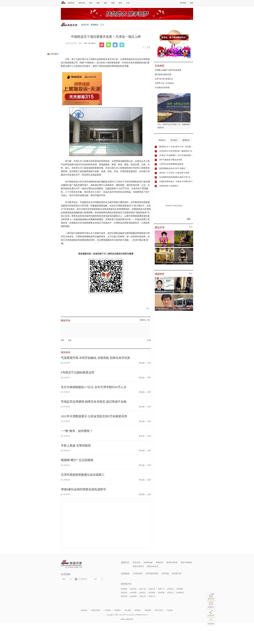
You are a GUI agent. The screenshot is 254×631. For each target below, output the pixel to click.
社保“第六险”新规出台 (164, 79)
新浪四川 (170, 589)
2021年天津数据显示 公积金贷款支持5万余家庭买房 (94, 416)
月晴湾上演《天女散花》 (165, 83)
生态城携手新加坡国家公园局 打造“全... (175, 177)
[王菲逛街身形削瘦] (183, 278)
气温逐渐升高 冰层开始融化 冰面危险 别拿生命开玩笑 (95, 357)
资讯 (90, 3)
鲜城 (113, 3)
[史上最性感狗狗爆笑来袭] (183, 249)
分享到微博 (54, 54)
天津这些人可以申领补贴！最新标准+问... (176, 151)
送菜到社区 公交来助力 (168, 186)
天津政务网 (137, 574)
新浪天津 (82, 3)
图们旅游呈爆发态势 (163, 74)
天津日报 (165, 574)
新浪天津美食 (172, 562)
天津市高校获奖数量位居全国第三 (83, 474)
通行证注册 (159, 610)
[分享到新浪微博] (102, 44)
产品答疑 (169, 610)
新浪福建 (179, 589)
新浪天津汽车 (152, 566)
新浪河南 (133, 589)
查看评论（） (145, 320)
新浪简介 (84, 610)
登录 (62, 340)
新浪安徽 (161, 593)
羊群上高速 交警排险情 (76, 445)
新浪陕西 (152, 593)
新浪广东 (161, 589)
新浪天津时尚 (138, 566)
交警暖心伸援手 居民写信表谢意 (168, 70)
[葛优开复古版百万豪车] (183, 295)
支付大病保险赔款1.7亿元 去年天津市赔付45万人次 (93, 387)
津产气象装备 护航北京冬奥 (170, 160)
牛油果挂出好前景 (162, 88)
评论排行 (174, 140)
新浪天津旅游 (186, 562)
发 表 (149, 340)
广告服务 (108, 610)
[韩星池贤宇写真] (164, 231)
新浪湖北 (124, 593)
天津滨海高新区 (151, 574)
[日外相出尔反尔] (164, 278)
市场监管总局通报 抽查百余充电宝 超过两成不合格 (93, 401)
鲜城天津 (159, 562)
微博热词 (186, 140)
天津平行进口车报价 (169, 124)
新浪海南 (133, 596)
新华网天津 (176, 574)
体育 (120, 3)
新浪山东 (142, 596)
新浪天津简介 (96, 610)
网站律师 (148, 610)
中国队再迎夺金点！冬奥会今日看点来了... (176, 181)
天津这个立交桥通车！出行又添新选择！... (176, 155)
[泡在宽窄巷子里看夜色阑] (164, 249)
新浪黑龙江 (180, 593)
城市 (105, 3)
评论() (142, 363)
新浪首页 (71, 3)
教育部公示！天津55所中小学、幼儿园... (175, 147)
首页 (63, 579)
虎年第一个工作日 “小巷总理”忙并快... (175, 173)
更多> (191, 227)
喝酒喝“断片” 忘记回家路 (77, 460)
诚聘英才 (138, 610)
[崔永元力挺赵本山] (164, 295)
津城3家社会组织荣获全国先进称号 (83, 489)
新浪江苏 (170, 593)
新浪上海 (142, 589)
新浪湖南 (133, 593)
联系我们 (118, 610)
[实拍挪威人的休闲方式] (183, 231)
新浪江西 (124, 596)
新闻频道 (94, 25)
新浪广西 (152, 596)
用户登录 (183, 3)
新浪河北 (142, 593)
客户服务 (128, 610)
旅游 (98, 3)
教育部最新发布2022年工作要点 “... (173, 168)
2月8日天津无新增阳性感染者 (171, 164)
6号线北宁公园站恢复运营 (77, 372)
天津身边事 (148, 562)
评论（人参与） (90, 43)
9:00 (95, 579)
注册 (191, 3)
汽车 (127, 3)
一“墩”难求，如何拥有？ (77, 431)
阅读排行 (162, 140)
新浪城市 (124, 589)
